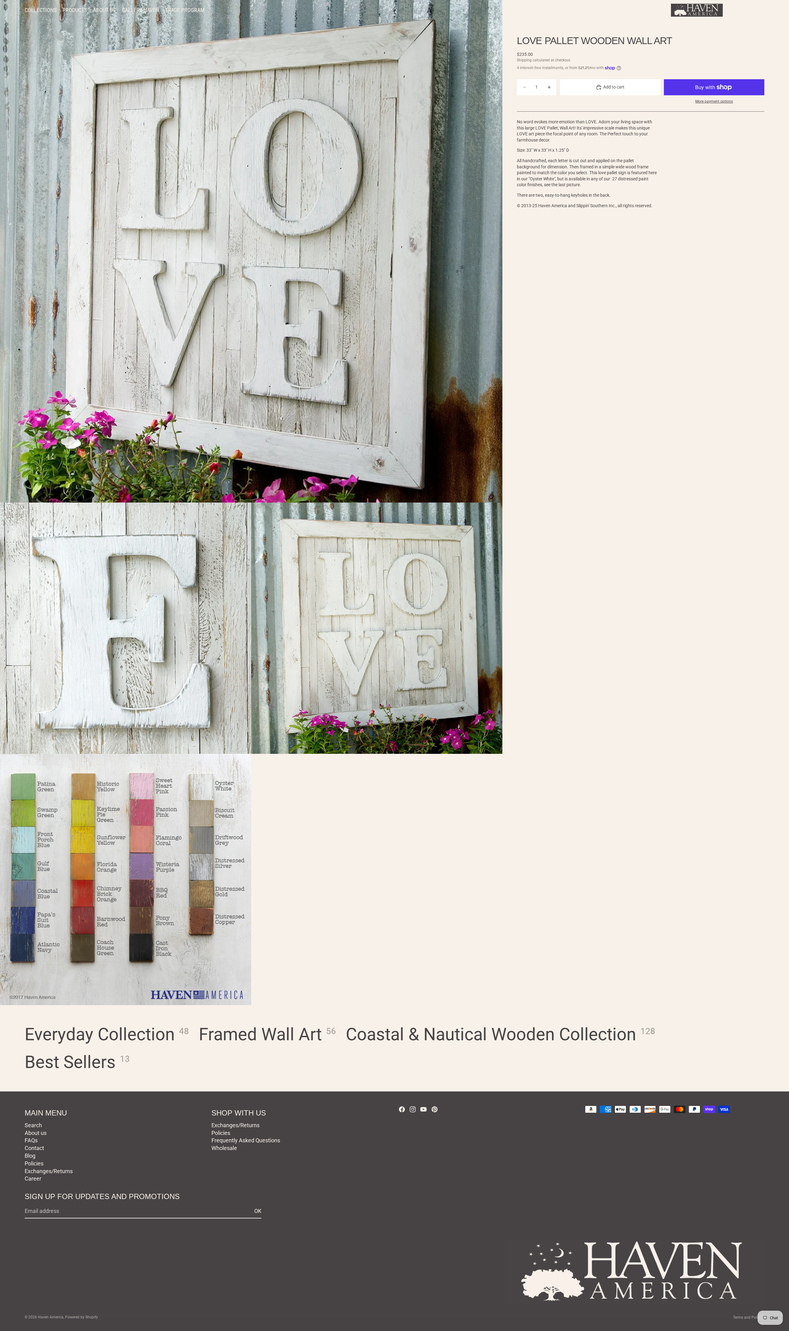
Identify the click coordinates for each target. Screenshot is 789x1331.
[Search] (731, 10)
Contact (34, 1148)
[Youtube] (423, 1109)
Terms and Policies (748, 1317)
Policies (34, 1163)
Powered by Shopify (81, 1317)
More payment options (714, 101)
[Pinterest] (434, 1109)
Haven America (50, 1317)
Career (33, 1178)
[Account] (744, 10)
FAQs (31, 1140)
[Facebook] (402, 1109)
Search (33, 1125)
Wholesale (224, 1148)
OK (257, 1211)
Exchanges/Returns (49, 1171)
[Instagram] (412, 1109)
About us (36, 1133)
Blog (30, 1155)
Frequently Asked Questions (245, 1140)
